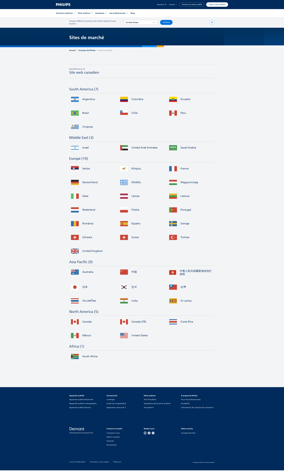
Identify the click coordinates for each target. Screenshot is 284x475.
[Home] (63, 4)
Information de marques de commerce (197, 407)
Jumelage (110, 399)
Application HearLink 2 (116, 407)
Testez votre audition (217, 4)
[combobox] (139, 22)
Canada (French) (188, 433)
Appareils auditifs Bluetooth (81, 399)
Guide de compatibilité (116, 403)
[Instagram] (153, 433)
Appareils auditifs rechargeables (83, 403)
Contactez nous (113, 433)
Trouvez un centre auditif (192, 4)
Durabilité (185, 403)
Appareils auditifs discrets (80, 407)
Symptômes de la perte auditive (157, 403)
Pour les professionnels (190, 399)
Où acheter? (111, 445)
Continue (166, 22)
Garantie (110, 441)
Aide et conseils (113, 437)
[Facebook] (149, 433)
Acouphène (149, 407)
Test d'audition (150, 399)
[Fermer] (212, 22)
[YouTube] (145, 433)
